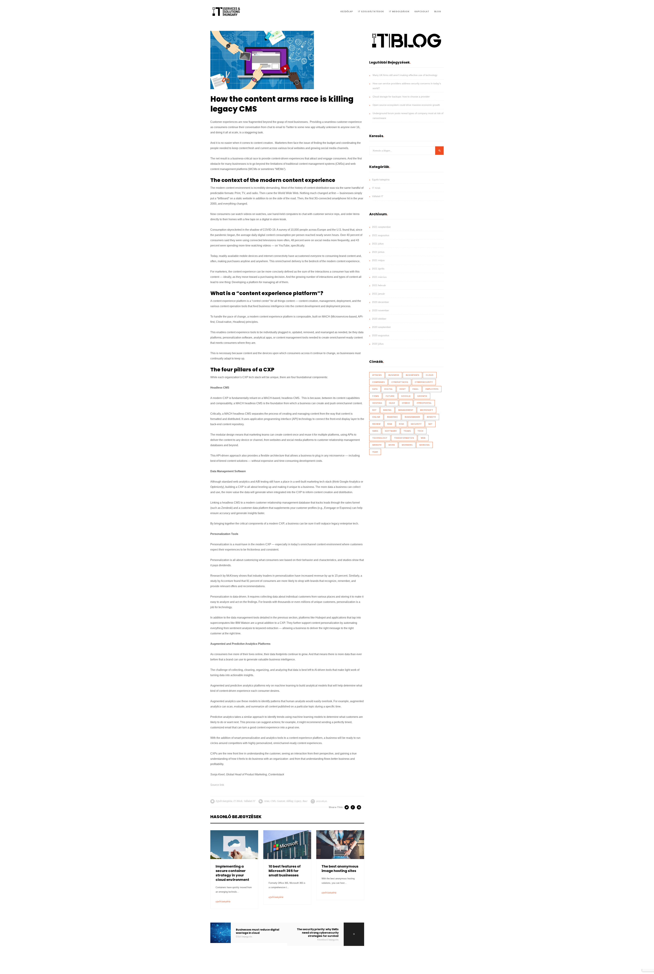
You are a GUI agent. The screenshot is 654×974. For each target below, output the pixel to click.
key (374, 410)
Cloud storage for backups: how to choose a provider (401, 96)
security (416, 424)
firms (375, 396)
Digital (388, 389)
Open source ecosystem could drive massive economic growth (406, 105)
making (387, 410)
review (376, 424)
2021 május (378, 260)
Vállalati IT (249, 801)
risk (401, 424)
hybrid (406, 403)
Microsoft (426, 410)
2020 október (379, 318)
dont (403, 389)
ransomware (412, 417)
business (393, 375)
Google (406, 396)
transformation (404, 438)
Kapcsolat (422, 11)
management (405, 410)
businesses (412, 375)
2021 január (378, 293)
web (423, 438)
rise (389, 424)
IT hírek (237, 801)
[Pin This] (359, 807)
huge (392, 403)
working (424, 445)
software (391, 431)
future (390, 396)
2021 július (378, 243)
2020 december (380, 302)
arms (266, 801)
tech (420, 431)
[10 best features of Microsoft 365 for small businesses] (287, 844)
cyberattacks (400, 382)
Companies (378, 382)
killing (289, 801)
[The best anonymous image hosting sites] (340, 844)
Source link (217, 784)
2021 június (378, 252)
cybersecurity (424, 382)
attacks (377, 375)
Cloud (429, 375)
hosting (377, 403)
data (375, 389)
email (415, 389)
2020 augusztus (380, 335)
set (430, 424)
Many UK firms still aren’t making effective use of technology (405, 75)
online (376, 417)
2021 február (379, 285)
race (305, 801)
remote (431, 417)
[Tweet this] (347, 807)
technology (379, 438)
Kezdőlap (346, 11)
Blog (437, 11)
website (377, 445)
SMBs (375, 431)
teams (407, 431)
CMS (273, 801)
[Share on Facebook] (353, 807)
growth (422, 396)
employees (432, 389)
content (281, 801)
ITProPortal (424, 403)
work (391, 445)
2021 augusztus (380, 235)
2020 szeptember (381, 327)
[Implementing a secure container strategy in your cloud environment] (234, 844)
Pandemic (392, 417)
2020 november (380, 310)
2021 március (379, 277)
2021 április (378, 268)
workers (407, 445)
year (375, 452)
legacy (297, 801)
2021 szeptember (381, 227)
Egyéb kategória (224, 801)
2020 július (378, 343)
